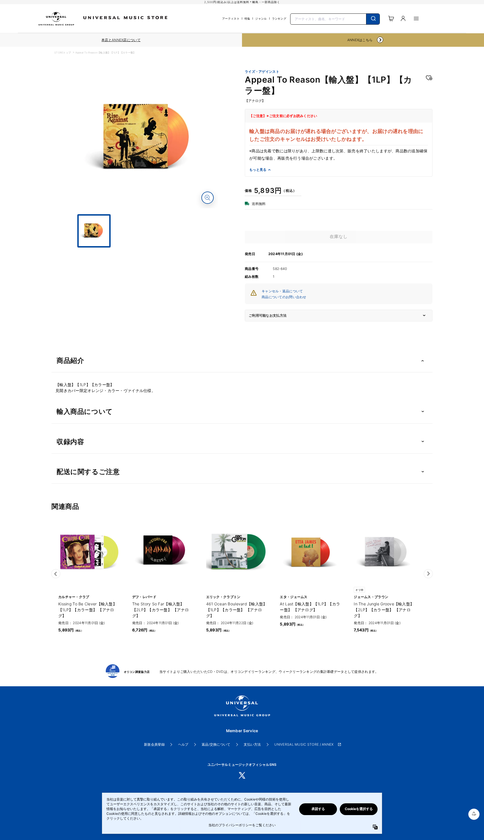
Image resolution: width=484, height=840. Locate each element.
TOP (474, 815)
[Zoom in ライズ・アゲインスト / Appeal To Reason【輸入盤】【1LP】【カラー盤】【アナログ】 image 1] (207, 198)
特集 (247, 18)
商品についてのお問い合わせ (284, 297)
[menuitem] (148, 252)
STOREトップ (62, 52)
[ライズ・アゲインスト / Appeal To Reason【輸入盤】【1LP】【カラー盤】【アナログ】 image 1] (148, 138)
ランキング (279, 18)
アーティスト (230, 18)
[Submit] (373, 19)
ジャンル (261, 18)
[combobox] (335, 18)
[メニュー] (416, 18)
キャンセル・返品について (282, 291)
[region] (121, 40)
